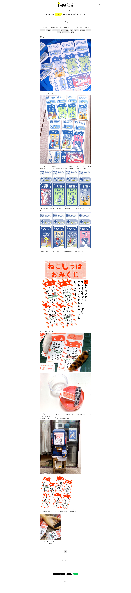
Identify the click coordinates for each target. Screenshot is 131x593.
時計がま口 (48, 30)
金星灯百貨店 (63, 582)
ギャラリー (58, 14)
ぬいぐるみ (82, 30)
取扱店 (68, 14)
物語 (53, 14)
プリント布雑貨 (64, 30)
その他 (72, 32)
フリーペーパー (65, 32)
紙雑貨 (71, 30)
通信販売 (73, 14)
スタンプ (76, 30)
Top (84, 14)
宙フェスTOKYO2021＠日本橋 (59, 166)
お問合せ (79, 14)
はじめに (48, 14)
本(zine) (59, 32)
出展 (64, 14)
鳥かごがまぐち (56, 30)
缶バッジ (88, 30)
